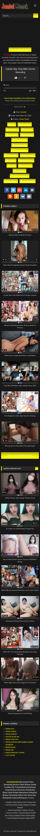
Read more (18, 107)
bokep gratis (28, 134)
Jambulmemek (13, 782)
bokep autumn (11, 734)
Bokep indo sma (12, 739)
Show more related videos (20, 455)
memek (23, 112)
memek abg (20, 171)
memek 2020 (26, 165)
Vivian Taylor (24, 119)
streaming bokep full (20, 176)
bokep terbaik (12, 155)
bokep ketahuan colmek (15, 752)
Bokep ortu (10, 729)
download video (26, 160)
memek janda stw (12, 737)
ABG (12, 124)
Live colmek (10, 755)
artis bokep (28, 129)
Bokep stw (10, 750)
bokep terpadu (28, 155)
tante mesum (11, 181)
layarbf (12, 165)
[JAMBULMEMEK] (16, 6)
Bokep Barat (25, 124)
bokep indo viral (20, 145)
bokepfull (11, 160)
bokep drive (13, 134)
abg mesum (13, 129)
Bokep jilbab (10, 747)
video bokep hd (28, 181)
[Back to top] (33, 829)
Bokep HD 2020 (20, 140)
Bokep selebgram (20, 150)
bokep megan (11, 731)
